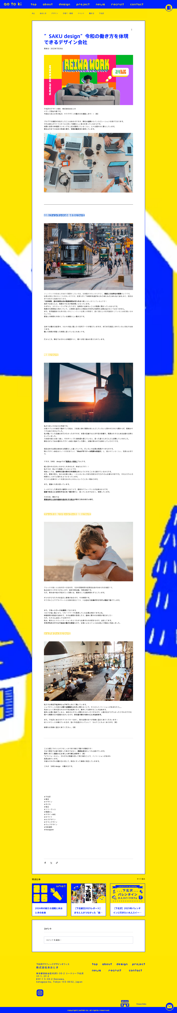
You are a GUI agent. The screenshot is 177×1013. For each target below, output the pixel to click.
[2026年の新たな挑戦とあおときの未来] (49, 893)
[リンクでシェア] (57, 863)
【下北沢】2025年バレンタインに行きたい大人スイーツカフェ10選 (127, 911)
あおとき (43, 13)
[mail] (169, 1006)
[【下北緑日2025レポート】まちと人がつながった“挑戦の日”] (88, 893)
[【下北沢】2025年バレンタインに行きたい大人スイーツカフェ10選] (127, 893)
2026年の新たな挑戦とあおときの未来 (48, 910)
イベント (81, 13)
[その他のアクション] (131, 29)
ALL (33, 13)
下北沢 (101, 13)
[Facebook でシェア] (45, 863)
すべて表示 (141, 879)
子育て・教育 (68, 13)
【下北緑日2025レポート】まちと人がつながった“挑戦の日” (88, 911)
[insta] (40, 992)
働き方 (91, 13)
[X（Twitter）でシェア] (51, 863)
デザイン (54, 13)
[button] (168, 8)
